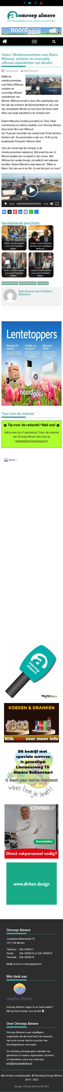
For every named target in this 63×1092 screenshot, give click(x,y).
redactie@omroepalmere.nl (31, 441)
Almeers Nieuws (10, 283)
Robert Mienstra (30, 71)
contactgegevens (31, 963)
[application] (32, 190)
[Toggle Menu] (34, 41)
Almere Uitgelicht (27, 283)
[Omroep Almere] (4, 40)
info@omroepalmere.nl (19, 1063)
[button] (31, 190)
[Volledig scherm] (57, 203)
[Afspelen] (6, 203)
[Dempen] (51, 203)
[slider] (29, 204)
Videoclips (43, 283)
